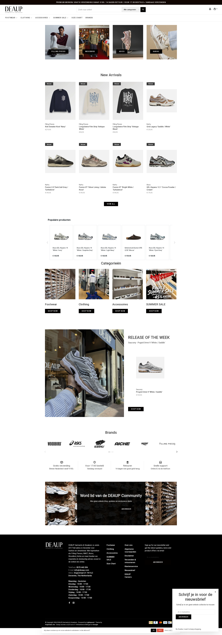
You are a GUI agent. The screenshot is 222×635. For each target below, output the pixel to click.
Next (177, 452)
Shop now (136, 409)
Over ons (129, 545)
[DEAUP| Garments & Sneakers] (54, 545)
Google (95, 624)
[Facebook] (69, 603)
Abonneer (126, 509)
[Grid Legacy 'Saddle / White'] (162, 101)
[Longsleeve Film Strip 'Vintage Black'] (128, 101)
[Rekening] (210, 9)
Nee (160, 630)
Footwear (10, 18)
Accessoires (41, 18)
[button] (47, 242)
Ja (154, 630)
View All (111, 204)
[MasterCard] (160, 623)
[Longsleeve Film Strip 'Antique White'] (94, 101)
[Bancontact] (170, 623)
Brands (89, 18)
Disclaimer (129, 556)
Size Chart (77, 18)
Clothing (25, 18)
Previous (45, 452)
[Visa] (165, 623)
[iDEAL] (151, 623)
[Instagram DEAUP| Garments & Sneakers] (73, 603)
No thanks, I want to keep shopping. (188, 629)
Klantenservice (131, 566)
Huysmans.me (50, 624)
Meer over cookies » (171, 630)
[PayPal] (155, 623)
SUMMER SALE (59, 18)
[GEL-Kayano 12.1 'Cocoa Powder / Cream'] (162, 161)
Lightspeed (90, 622)
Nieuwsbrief (130, 570)
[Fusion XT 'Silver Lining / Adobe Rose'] (94, 161)
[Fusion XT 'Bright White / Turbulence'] (128, 161)
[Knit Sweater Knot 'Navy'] (60, 101)
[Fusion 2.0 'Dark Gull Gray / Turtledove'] (60, 161)
